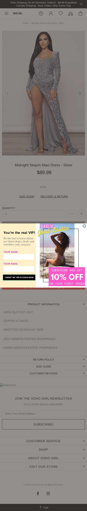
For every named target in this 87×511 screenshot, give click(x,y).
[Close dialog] (84, 225)
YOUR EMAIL (10, 264)
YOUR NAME (10, 252)
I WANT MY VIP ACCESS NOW (19, 277)
